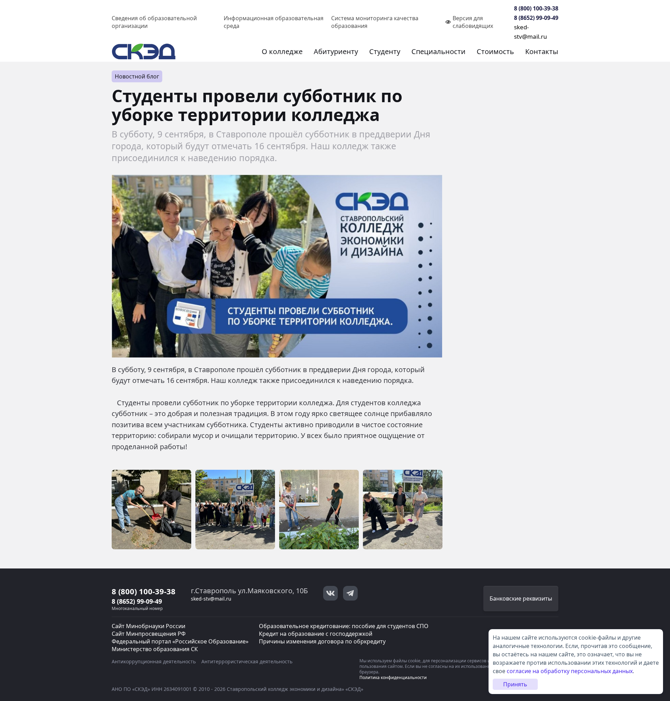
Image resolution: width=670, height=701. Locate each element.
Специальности (438, 51)
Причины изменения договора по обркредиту (322, 641)
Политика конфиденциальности (393, 677)
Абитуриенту (336, 51)
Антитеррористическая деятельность (246, 661)
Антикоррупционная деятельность (154, 661)
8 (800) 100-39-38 (536, 8)
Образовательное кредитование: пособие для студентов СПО (344, 626)
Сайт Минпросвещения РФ (149, 634)
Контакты (541, 51)
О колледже (282, 51)
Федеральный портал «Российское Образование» (180, 641)
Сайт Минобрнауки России (148, 626)
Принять (515, 684)
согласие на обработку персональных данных (570, 671)
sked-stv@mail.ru (211, 598)
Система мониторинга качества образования (374, 22)
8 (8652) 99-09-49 (536, 18)
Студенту (384, 51)
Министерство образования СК (155, 649)
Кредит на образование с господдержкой (315, 634)
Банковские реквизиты (521, 598)
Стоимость (495, 51)
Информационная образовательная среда (273, 22)
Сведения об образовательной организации (154, 22)
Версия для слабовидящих (473, 22)
